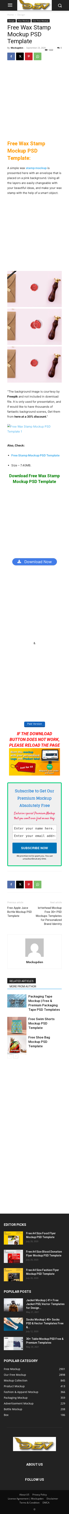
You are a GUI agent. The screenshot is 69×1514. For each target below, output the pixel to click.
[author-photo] (34, 956)
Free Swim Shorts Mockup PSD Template (41, 1023)
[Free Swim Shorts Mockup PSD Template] (16, 1026)
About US (24, 1494)
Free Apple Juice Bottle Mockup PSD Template (19, 912)
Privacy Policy (39, 1494)
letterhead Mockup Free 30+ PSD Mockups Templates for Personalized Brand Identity (49, 916)
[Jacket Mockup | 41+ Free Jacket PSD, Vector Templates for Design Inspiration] (13, 1305)
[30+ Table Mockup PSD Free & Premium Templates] (13, 1343)
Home (10, 14)
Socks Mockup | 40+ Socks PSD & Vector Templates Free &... (44, 1323)
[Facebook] (11, 56)
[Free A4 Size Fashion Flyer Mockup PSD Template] (13, 1274)
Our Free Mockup (40, 20)
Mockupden (17, 47)
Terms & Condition (29, 1502)
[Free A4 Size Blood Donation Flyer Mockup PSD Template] (13, 1256)
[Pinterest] (29, 56)
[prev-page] (9, 1056)
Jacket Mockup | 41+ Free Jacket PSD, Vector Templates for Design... (45, 1304)
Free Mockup (24, 20)
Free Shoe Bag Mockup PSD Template (39, 1041)
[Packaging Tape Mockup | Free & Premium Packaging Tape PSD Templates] (16, 1000)
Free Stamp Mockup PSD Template (35, 455)
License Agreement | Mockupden (26, 1498)
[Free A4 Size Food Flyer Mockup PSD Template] (13, 1238)
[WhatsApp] (37, 56)
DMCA (46, 1502)
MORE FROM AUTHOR (23, 986)
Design (21, 14)
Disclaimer (52, 1498)
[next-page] (15, 1056)
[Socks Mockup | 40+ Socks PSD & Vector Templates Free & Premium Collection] (13, 1324)
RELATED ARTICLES (22, 981)
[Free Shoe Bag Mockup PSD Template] (16, 1044)
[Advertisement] (34, 99)
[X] (20, 56)
